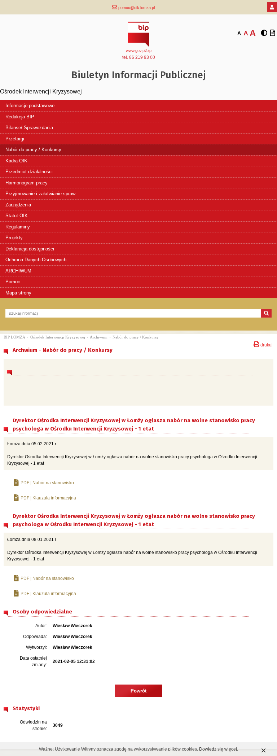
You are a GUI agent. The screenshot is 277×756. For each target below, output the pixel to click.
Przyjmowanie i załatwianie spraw (40, 193)
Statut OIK (16, 215)
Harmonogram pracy (26, 182)
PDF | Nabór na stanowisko (47, 482)
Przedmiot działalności (29, 171)
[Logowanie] (272, 7)
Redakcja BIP (19, 116)
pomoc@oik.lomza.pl (136, 7)
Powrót (138, 691)
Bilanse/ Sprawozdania (29, 127)
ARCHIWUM (18, 271)
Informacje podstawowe (29, 105)
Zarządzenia (18, 204)
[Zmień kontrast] (264, 33)
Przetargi (14, 138)
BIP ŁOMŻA (14, 337)
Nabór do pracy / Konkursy (33, 149)
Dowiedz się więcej (218, 749)
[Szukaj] (266, 313)
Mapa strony (18, 293)
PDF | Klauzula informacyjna (48, 498)
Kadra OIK (16, 160)
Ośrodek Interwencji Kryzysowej (57, 337)
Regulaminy (17, 227)
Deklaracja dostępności (29, 249)
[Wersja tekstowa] (272, 33)
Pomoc (12, 281)
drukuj (266, 344)
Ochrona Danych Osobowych (35, 259)
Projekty (14, 237)
